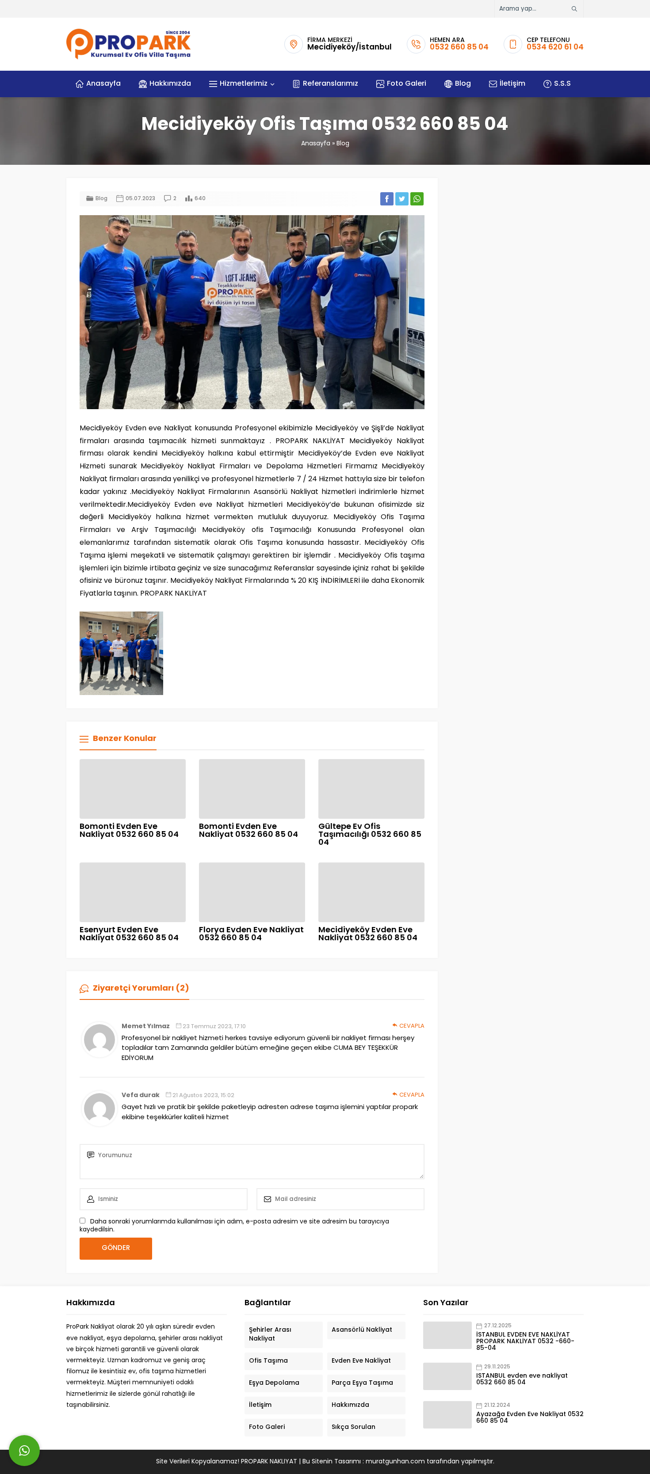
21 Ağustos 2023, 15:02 (203, 1095)
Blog (342, 144)
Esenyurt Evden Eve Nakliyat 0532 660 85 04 (129, 934)
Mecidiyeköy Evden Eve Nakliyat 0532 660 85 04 (367, 934)
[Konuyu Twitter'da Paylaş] (402, 198)
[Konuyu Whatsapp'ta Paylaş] (417, 198)
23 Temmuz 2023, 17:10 (214, 1027)
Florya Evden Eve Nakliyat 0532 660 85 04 (251, 934)
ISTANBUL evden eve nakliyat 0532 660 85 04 (522, 1379)
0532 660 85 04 (459, 47)
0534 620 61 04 (555, 47)
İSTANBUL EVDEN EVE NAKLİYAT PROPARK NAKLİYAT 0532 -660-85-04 (525, 1342)
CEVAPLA (411, 1026)
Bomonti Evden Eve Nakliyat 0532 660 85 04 (129, 831)
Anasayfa (315, 144)
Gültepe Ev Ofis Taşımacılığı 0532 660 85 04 (369, 835)
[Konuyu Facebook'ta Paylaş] (387, 198)
